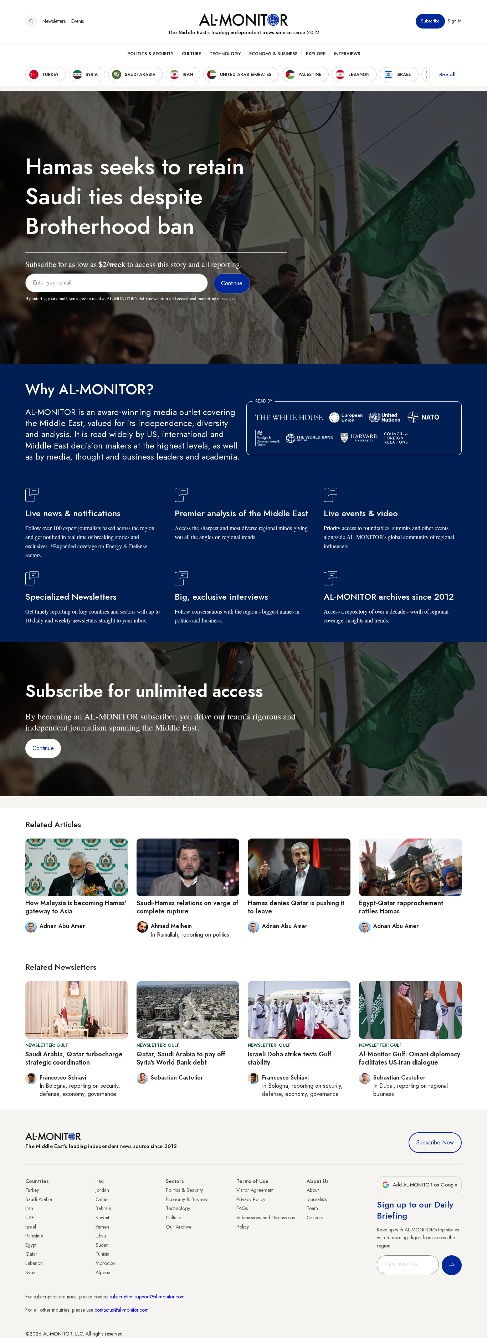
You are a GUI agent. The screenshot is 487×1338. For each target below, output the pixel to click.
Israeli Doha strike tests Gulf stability (290, 1058)
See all (447, 74)
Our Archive (178, 1226)
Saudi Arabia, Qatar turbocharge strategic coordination (74, 1058)
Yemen (102, 1226)
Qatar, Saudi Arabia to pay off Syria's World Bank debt (181, 1058)
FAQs (242, 1208)
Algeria (103, 1272)
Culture (191, 54)
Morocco (105, 1263)
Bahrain (103, 1208)
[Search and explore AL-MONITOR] (31, 21)
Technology (225, 54)
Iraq (100, 1181)
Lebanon (34, 1263)
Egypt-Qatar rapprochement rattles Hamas (401, 907)
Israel (30, 1226)
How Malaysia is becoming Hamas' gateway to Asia (75, 907)
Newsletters (54, 21)
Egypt (30, 1245)
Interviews (347, 54)
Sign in (455, 21)
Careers (315, 1217)
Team (312, 1208)
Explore (315, 54)
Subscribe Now (435, 1142)
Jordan (102, 1190)
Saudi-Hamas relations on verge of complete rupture (188, 907)
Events (77, 21)
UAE (29, 1217)
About (313, 1190)
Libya (101, 1235)
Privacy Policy (250, 1199)
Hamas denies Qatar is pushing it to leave (296, 907)
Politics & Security (150, 54)
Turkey (32, 1190)
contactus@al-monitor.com (121, 1309)
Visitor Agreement (254, 1190)
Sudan (102, 1245)
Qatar (31, 1253)
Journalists (317, 1199)
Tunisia (102, 1253)
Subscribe (430, 21)
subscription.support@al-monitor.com (147, 1296)
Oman (102, 1199)
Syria (30, 1272)
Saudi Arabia (38, 1199)
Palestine (34, 1235)
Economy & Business (273, 54)
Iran (29, 1208)
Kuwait (102, 1217)
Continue (43, 748)
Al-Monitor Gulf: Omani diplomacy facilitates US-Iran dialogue (409, 1058)
